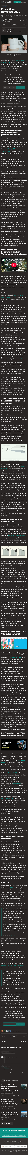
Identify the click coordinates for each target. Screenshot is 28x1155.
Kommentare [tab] (5, 1052)
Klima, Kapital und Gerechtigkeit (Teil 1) (7, 1100)
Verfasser (7, 1067)
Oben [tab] (3, 1080)
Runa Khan (17, 784)
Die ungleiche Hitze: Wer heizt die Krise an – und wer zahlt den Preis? (10, 1104)
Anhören (24, 20)
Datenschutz (20, 1141)
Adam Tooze (21, 359)
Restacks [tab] (12, 1052)
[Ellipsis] (26, 1066)
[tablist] (8, 1052)
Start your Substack (8, 1146)
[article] (14, 1090)
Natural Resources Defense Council (12, 966)
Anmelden (24, 2)
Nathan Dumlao (16, 54)
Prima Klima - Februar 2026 (9, 1112)
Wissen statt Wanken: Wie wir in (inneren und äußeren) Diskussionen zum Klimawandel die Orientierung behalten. (10, 1091)
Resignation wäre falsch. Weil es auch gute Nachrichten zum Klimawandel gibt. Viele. (9, 1114)
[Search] (25, 1080)
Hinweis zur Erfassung (18, 1142)
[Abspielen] (4, 30)
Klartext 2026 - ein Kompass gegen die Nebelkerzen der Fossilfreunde (10, 1086)
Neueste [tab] (8, 1080)
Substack (3, 1150)
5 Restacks (18, 1031)
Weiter (22, 1041)
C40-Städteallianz (15, 657)
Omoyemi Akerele (7, 798)
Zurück (5, 1041)
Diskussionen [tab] (15, 1080)
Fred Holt (19, 807)
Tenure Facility (13, 773)
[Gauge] (24, 30)
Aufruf (13, 935)
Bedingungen (7, 1142)
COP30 (12, 888)
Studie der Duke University (17, 535)
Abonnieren (17, 2)
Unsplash (14, 56)
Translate (4, 6)
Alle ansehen (6, 1123)
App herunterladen (21, 1146)
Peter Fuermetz (8, 19)
